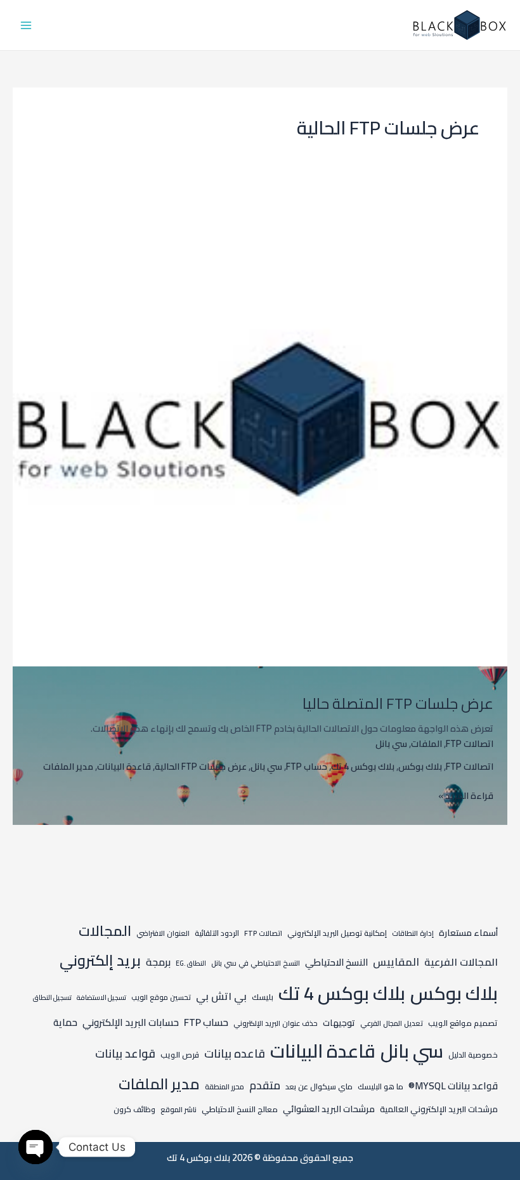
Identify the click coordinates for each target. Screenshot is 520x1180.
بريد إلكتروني (100, 960)
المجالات (105, 930)
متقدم (264, 1085)
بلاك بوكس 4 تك (362, 766)
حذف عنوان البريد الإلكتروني (275, 1023)
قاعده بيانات (234, 1053)
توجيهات (339, 1023)
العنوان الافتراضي (163, 933)
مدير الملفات (68, 766)
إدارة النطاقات (413, 933)
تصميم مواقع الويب (463, 1022)
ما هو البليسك (380, 1086)
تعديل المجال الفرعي (391, 1023)
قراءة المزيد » (465, 795)
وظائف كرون (134, 1109)
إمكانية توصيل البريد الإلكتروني (337, 933)
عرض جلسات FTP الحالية (201, 766)
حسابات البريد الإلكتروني (130, 1022)
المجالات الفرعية (461, 961)
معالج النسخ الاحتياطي (240, 1109)
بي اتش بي (221, 996)
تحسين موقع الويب (161, 997)
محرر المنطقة (224, 1087)
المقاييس (396, 961)
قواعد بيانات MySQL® (453, 1086)
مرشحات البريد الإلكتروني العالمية (439, 1109)
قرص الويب (179, 1054)
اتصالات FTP (469, 743)
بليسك (262, 996)
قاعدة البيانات (124, 766)
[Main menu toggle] (26, 25)
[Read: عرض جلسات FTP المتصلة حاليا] (260, 417)
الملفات (426, 743)
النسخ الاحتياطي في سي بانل (255, 963)
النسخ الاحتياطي (336, 962)
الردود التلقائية (217, 933)
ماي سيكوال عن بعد (319, 1086)
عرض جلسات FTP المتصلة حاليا (397, 703)
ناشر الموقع (178, 1110)
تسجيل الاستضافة (101, 997)
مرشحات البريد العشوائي (329, 1109)
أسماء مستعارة (468, 932)
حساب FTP (306, 766)
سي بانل (391, 743)
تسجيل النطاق (52, 997)
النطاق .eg (191, 963)
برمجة (158, 961)
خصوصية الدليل (473, 1054)
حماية (65, 1022)
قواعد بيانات (125, 1053)
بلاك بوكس (420, 766)
